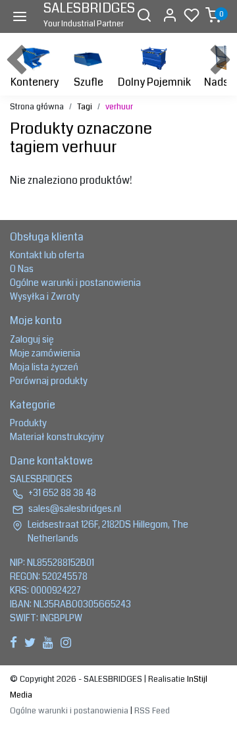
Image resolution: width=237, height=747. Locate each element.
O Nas (22, 268)
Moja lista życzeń (44, 367)
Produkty (28, 422)
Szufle (88, 82)
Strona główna (37, 107)
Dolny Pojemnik (154, 82)
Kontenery (35, 82)
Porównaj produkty (49, 380)
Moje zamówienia (45, 353)
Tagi (84, 107)
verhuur (119, 107)
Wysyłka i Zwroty (45, 296)
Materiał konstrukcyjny (57, 436)
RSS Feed (152, 711)
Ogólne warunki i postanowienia (75, 282)
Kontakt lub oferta (47, 255)
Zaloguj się (32, 339)
